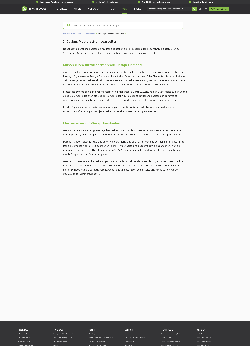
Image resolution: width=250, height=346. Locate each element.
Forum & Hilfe (69, 34)
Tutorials (58, 330)
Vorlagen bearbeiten (86, 34)
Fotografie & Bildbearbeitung (64, 334)
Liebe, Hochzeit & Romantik (171, 341)
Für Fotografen (202, 334)
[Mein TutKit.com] (200, 9)
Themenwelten (167, 330)
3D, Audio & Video (60, 341)
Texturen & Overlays (97, 341)
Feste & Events (166, 337)
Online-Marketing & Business (64, 337)
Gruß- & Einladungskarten (135, 337)
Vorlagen (129, 330)
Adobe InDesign (24, 337)
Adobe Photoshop (25, 334)
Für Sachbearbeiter (204, 341)
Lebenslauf (129, 341)
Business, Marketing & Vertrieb (173, 334)
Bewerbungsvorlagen (133, 334)
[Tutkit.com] (33, 9)
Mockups (92, 334)
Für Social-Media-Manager (207, 337)
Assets (92, 330)
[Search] (194, 9)
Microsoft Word (24, 341)
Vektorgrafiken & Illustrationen (101, 337)
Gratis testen (219, 8)
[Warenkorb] (206, 9)
